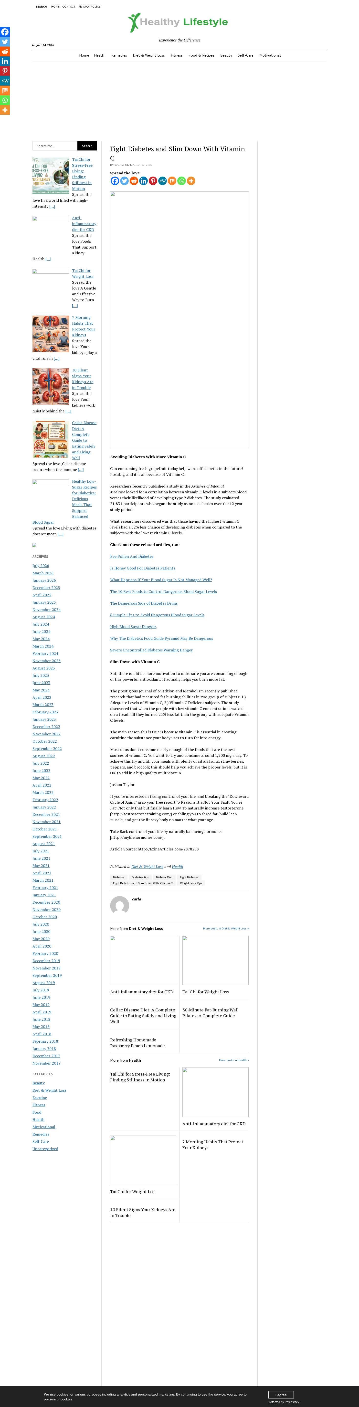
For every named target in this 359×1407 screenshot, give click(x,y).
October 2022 (44, 741)
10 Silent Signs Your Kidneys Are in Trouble (142, 1212)
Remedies (119, 55)
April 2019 (41, 1012)
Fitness (177, 55)
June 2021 (41, 858)
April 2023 (41, 697)
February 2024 (45, 653)
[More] (191, 181)
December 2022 (46, 726)
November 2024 (46, 609)
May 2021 (41, 865)
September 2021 (47, 836)
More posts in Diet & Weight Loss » (226, 928)
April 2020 (41, 946)
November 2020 (46, 909)
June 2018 (41, 1019)
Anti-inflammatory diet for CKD (141, 992)
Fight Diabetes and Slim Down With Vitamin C (143, 883)
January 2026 (44, 580)
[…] (52, 206)
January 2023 (44, 719)
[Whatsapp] (181, 181)
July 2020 (40, 924)
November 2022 (46, 734)
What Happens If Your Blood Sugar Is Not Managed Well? (161, 579)
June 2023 (41, 682)
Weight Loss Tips (191, 883)
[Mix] (172, 181)
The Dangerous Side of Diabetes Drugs (144, 603)
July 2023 (40, 675)
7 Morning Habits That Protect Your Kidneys (212, 1144)
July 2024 (40, 624)
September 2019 (47, 975)
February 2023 (45, 712)
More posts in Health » (234, 1060)
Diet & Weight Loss (149, 55)
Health (100, 55)
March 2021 (42, 880)
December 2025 (46, 587)
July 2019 (40, 990)
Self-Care (245, 55)
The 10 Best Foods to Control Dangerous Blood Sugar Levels (163, 591)
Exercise (39, 1097)
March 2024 (42, 646)
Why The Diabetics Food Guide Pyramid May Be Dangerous (161, 638)
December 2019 (46, 960)
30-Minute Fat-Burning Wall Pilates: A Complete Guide (210, 1012)
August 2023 (43, 668)
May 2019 (41, 1004)
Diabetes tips (140, 877)
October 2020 (44, 916)
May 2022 (41, 777)
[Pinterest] (153, 181)
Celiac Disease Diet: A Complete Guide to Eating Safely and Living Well (143, 1015)
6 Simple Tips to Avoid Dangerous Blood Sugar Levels (157, 615)
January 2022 (44, 807)
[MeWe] (162, 181)
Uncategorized (45, 1148)
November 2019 (46, 968)
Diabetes (119, 877)
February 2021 (45, 887)
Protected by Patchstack (283, 1402)
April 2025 (41, 595)
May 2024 (41, 638)
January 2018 (44, 1048)
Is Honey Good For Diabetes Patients (142, 568)
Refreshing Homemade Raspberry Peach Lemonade (137, 1042)
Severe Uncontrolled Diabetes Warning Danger (151, 650)
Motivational (270, 55)
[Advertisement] (179, 100)
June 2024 (41, 631)
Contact (68, 6)
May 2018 (41, 1026)
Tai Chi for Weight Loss (205, 992)
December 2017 (46, 1055)
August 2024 (43, 616)
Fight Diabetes (189, 877)
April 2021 (41, 873)
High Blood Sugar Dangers (133, 626)
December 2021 (46, 814)
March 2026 (42, 573)
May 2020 (41, 938)
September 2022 (47, 748)
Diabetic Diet (164, 877)
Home (55, 6)
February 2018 (45, 1041)
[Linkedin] (143, 181)
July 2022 (40, 763)
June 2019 (41, 997)
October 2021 (44, 829)
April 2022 (41, 785)
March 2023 (42, 704)
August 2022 (43, 755)
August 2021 (43, 843)
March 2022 (42, 792)
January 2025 (44, 602)
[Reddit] (134, 181)
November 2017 (46, 1063)
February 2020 (45, 953)
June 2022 (41, 770)
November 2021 (46, 821)
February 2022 (45, 799)
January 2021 (44, 895)
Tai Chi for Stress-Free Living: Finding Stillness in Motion (140, 1077)
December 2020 (46, 902)
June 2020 (41, 931)
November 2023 (46, 660)
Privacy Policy (89, 6)
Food (36, 1112)
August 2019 (43, 982)
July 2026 (40, 565)
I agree (281, 1394)
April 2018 (41, 1034)
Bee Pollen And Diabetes (131, 556)
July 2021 (40, 851)
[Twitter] (124, 181)
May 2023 (41, 690)
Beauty (226, 55)
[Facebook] (115, 181)
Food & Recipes (201, 55)
